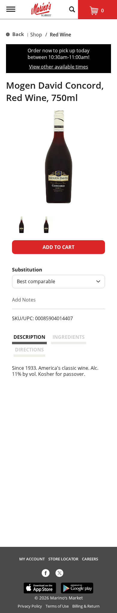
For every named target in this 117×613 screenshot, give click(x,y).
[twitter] (59, 574)
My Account (32, 559)
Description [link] (29, 337)
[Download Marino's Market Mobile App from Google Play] (77, 587)
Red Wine (60, 34)
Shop (36, 34)
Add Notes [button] (24, 299)
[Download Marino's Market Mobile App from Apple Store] (40, 587)
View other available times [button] (58, 66)
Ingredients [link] (68, 337)
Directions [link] (29, 349)
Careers (90, 559)
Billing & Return (86, 606)
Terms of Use (57, 606)
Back (17, 34)
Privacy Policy (30, 606)
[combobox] (58, 281)
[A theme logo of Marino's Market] (41, 8)
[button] (21, 224)
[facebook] (46, 574)
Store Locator (63, 559)
